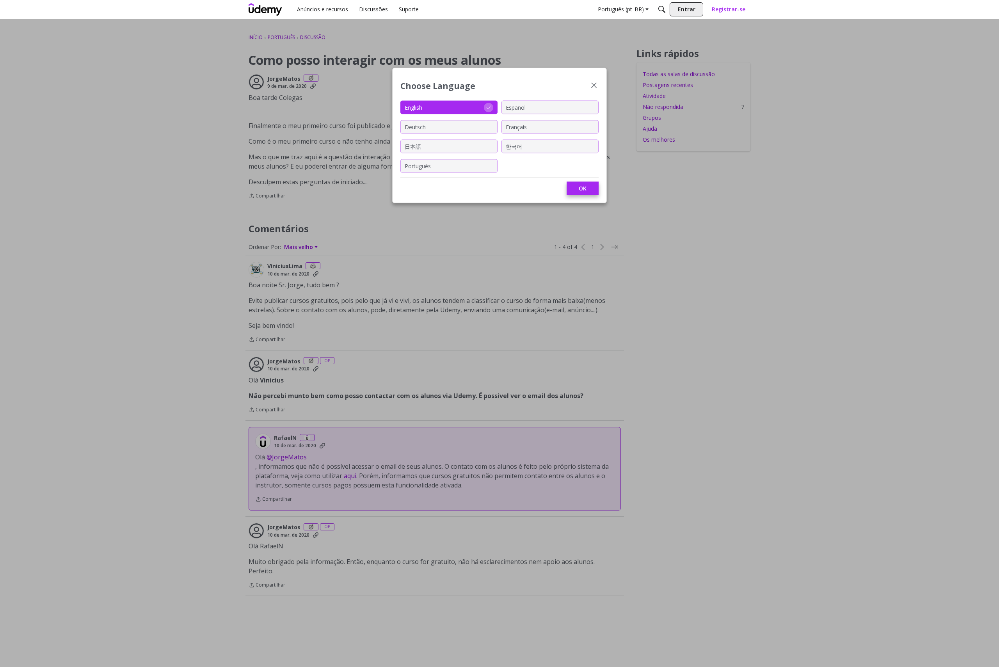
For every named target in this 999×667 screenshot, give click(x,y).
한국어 (514, 146)
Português (418, 165)
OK (583, 188)
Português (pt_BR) (621, 9)
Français (516, 126)
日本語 (413, 146)
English (413, 107)
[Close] (594, 86)
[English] (265, 9)
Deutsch (415, 126)
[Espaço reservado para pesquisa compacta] (662, 9)
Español (516, 107)
